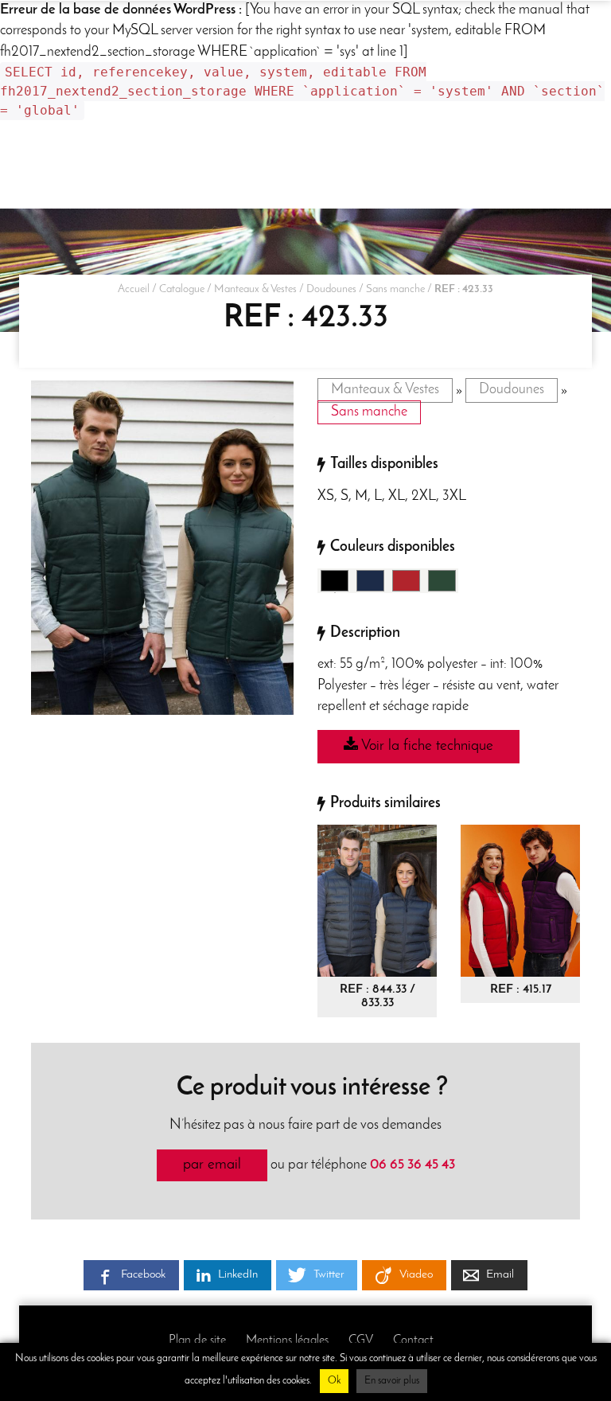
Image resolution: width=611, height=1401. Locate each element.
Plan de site (197, 1340)
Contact (413, 1340)
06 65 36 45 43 (412, 1165)
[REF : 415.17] (520, 900)
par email (212, 1165)
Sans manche (395, 289)
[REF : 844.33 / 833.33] (377, 900)
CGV (360, 1340)
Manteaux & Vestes (255, 289)
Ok (334, 1381)
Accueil (134, 289)
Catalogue (181, 289)
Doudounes (331, 289)
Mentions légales (287, 1340)
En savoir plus (391, 1381)
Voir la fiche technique (425, 746)
